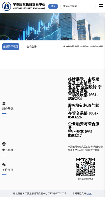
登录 (53, 6)
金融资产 (85, 46)
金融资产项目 (10, 46)
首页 (77, 46)
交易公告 (32, 46)
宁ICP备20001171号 (57, 193)
